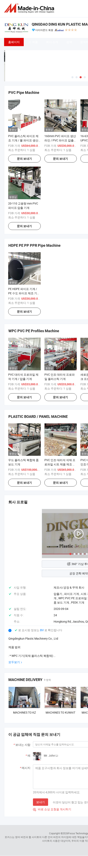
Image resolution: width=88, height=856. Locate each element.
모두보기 (14, 662)
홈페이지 (14, 42)
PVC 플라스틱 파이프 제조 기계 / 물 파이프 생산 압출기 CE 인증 (23, 140)
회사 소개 (52, 42)
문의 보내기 (24, 158)
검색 (69, 42)
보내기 (40, 802)
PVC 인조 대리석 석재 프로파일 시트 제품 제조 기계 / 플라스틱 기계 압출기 (60, 464)
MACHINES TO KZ (24, 712)
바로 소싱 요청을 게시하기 (52, 809)
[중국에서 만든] (30, 8)
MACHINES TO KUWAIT (60, 712)
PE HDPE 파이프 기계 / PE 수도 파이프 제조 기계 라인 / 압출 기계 (24, 293)
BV (42, 630)
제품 (35, 42)
